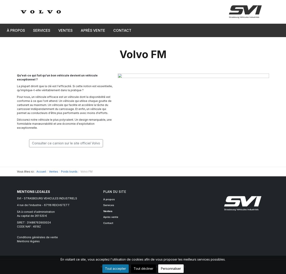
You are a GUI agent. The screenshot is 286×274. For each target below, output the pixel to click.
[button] (41, 30)
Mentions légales (28, 241)
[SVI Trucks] (40, 11)
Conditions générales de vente (37, 237)
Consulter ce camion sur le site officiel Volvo (66, 143)
